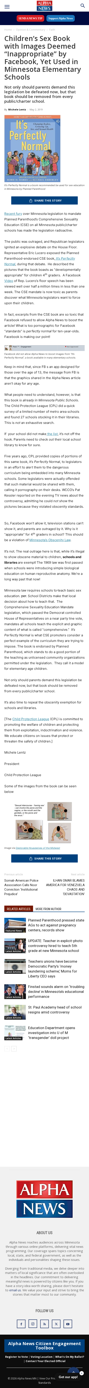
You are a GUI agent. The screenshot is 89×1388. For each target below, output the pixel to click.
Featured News (14, 930)
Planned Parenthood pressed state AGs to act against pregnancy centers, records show (56, 925)
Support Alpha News (60, 18)
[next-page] (14, 1048)
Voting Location (41, 1357)
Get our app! (68, 1377)
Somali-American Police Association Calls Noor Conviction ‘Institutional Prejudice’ (21, 887)
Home (8, 30)
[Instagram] (33, 1323)
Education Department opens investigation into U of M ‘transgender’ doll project (51, 1033)
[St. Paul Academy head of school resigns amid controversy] (15, 1012)
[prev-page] (7, 1048)
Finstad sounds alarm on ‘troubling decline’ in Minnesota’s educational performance (56, 992)
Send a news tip (30, 18)
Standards (44, 1383)
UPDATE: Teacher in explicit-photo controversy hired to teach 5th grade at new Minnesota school (55, 946)
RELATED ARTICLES (18, 909)
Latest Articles (13, 951)
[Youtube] (68, 1324)
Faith (52, 30)
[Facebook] (21, 1324)
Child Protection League (30, 719)
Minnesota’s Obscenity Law (49, 540)
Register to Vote (16, 1357)
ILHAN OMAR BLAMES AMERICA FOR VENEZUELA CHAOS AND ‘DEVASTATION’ (65, 887)
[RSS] (44, 1324)
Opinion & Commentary (30, 30)
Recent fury (13, 214)
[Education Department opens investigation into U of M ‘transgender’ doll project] (15, 1032)
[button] (7, 7)
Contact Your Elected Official (45, 1361)
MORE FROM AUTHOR (48, 909)
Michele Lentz (17, 109)
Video (8, 281)
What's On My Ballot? (69, 1357)
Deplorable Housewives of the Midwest (38, 847)
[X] (56, 1324)
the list (52, 434)
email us (15, 1290)
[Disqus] (44, 1111)
